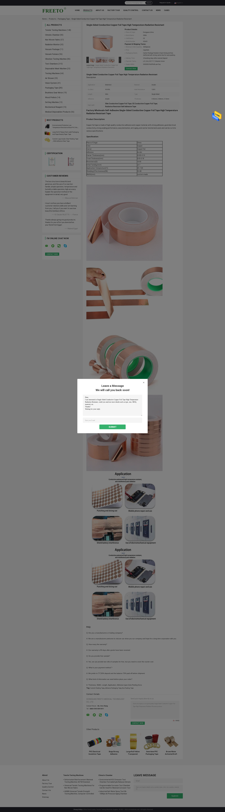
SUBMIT (112, 427)
